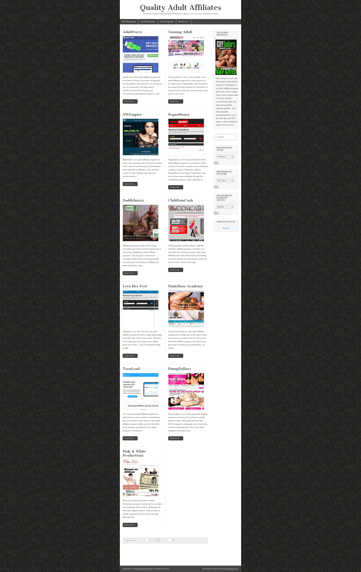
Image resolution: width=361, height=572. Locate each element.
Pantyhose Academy (185, 286)
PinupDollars (179, 369)
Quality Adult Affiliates (180, 7)
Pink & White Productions (134, 453)
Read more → (130, 101)
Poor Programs (167, 21)
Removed (182, 21)
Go (216, 163)
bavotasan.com (232, 569)
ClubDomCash (180, 200)
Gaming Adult (180, 32)
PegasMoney (179, 114)
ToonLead (131, 369)
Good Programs (147, 21)
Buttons (226, 228)
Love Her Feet (135, 286)
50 (174, 540)
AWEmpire (132, 114)
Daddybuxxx (133, 200)
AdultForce (132, 32)
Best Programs (129, 21)
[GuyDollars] (226, 57)
